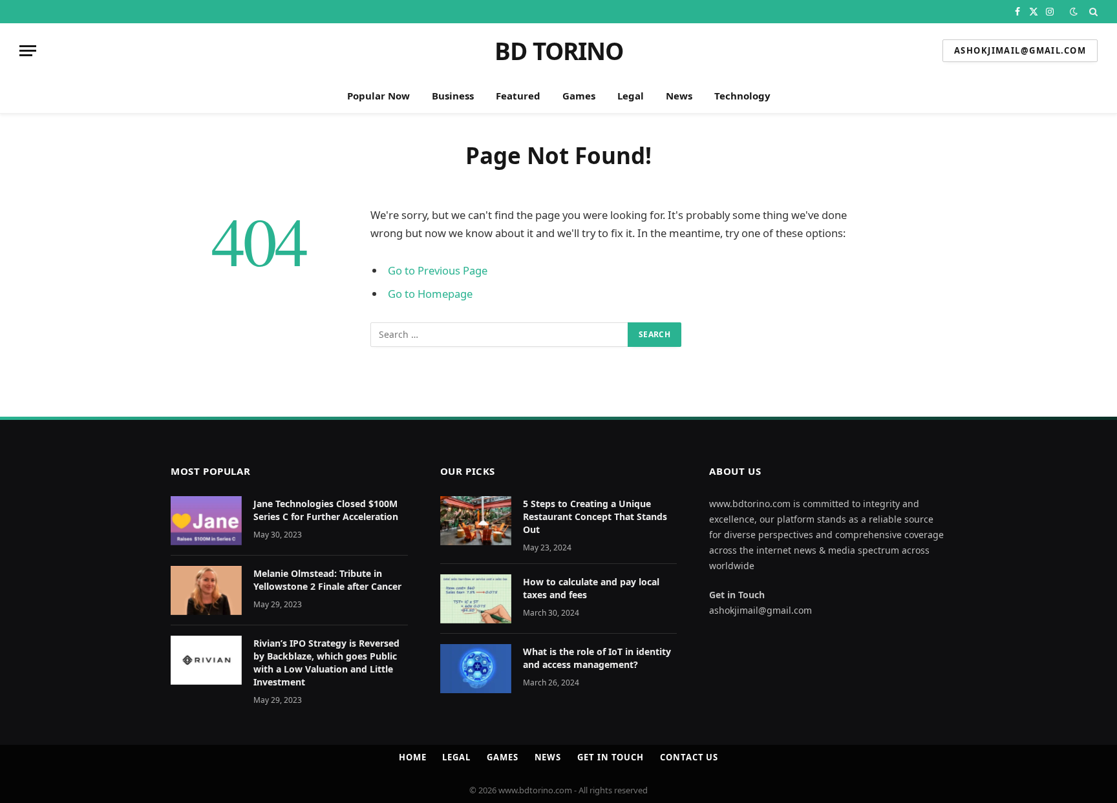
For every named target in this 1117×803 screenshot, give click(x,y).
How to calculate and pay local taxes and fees (591, 588)
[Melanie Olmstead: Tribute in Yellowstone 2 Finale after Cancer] (206, 590)
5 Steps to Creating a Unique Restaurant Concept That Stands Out (595, 516)
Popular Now (378, 95)
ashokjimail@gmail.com (1020, 50)
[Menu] (27, 50)
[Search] (1092, 11)
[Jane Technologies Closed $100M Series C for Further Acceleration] (206, 520)
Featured (518, 95)
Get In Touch (610, 757)
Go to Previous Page (437, 270)
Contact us (689, 757)
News (679, 95)
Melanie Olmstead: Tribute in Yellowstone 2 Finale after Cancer (327, 579)
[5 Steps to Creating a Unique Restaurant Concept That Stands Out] (475, 520)
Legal (630, 95)
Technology (742, 95)
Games (578, 95)
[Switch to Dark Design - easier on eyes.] (1074, 11)
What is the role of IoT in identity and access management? (597, 658)
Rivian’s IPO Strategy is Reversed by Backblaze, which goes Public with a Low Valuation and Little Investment (326, 662)
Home (413, 757)
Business (453, 95)
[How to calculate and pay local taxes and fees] (475, 598)
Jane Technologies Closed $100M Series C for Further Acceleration (327, 510)
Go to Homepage (430, 293)
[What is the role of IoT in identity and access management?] (475, 668)
